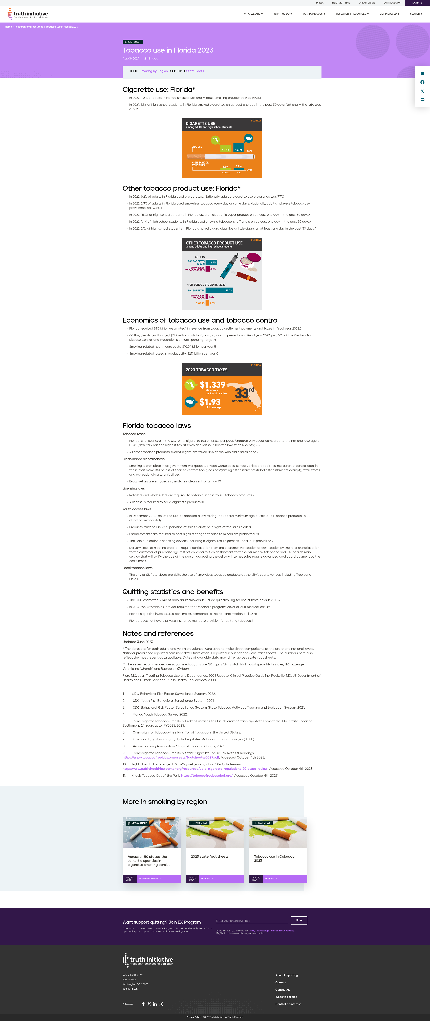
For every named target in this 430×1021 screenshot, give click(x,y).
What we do (282, 14)
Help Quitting (341, 3)
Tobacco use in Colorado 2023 (274, 858)
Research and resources (29, 27)
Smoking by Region (154, 71)
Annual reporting (286, 975)
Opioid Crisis (367, 3)
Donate (417, 3)
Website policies (286, 997)
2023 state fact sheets (209, 856)
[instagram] (161, 1004)
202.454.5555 (130, 989)
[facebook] (143, 1004)
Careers (280, 982)
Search (415, 14)
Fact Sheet (134, 42)
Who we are (252, 14)
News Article (139, 823)
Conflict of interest (288, 1004)
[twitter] (149, 1004)
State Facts (195, 71)
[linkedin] (155, 1004)
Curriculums (392, 3)
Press (320, 3)
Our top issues (313, 14)
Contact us (282, 989)
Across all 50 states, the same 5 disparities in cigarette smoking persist (149, 861)
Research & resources (351, 14)
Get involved (388, 14)
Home (9, 27)
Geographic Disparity (150, 879)
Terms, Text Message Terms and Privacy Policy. (271, 931)
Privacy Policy (194, 1017)
